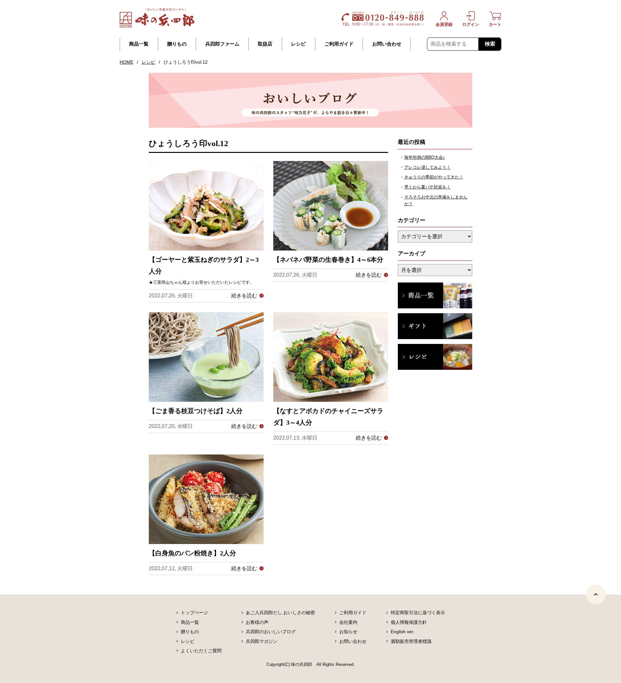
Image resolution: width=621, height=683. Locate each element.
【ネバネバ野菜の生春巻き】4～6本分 (328, 259)
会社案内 (348, 622)
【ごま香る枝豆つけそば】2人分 (196, 410)
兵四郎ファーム (222, 44)
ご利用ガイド (339, 44)
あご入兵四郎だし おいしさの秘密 (280, 612)
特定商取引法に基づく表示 (418, 612)
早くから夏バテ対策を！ (427, 187)
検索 (490, 44)
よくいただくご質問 (201, 650)
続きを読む (244, 295)
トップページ (194, 612)
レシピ (298, 44)
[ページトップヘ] (595, 594)
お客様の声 (257, 622)
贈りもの (177, 44)
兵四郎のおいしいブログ (271, 631)
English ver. (402, 631)
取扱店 (265, 44)
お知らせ (348, 631)
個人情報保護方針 (409, 622)
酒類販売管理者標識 (411, 641)
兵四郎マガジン (262, 641)
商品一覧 (138, 44)
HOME (126, 62)
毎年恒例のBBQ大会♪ (424, 157)
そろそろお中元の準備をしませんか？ (435, 200)
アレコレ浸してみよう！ (427, 167)
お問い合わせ (386, 44)
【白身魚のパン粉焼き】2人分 (192, 553)
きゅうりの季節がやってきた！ (433, 177)
